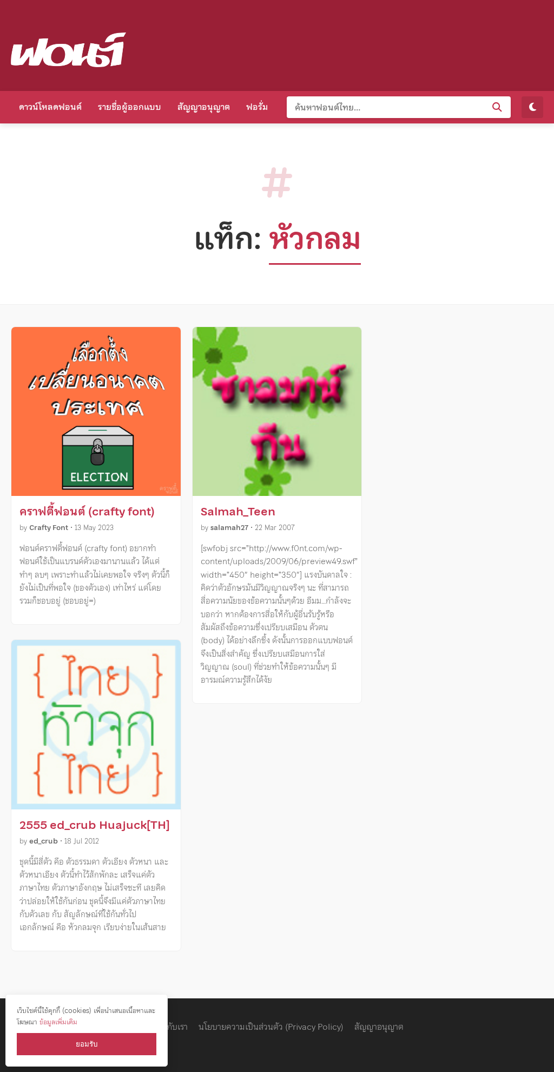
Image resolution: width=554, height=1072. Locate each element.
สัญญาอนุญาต (203, 107)
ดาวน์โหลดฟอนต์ (50, 107)
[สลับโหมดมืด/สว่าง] (532, 107)
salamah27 (229, 527)
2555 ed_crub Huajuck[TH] (94, 825)
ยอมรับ (86, 1044)
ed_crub (43, 841)
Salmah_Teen (238, 511)
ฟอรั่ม (257, 107)
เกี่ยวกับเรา (169, 1026)
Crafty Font (48, 527)
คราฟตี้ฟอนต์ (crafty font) (87, 511)
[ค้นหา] (497, 107)
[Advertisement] (346, 43)
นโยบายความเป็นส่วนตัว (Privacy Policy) (271, 1026)
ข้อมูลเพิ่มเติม (58, 1022)
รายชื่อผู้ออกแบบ (129, 107)
